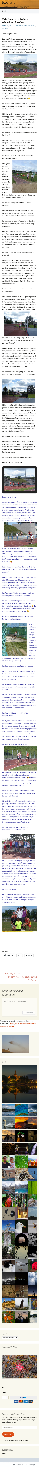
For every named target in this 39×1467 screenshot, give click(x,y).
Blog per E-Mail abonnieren (13, 1414)
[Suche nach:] (35, 11)
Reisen (33, 26)
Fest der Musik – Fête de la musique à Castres (22, 978)
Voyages (5, 28)
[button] (14, 485)
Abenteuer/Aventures (23, 26)
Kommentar (29, 1013)
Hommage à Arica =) (12, 973)
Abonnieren (8, 1434)
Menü (4, 11)
